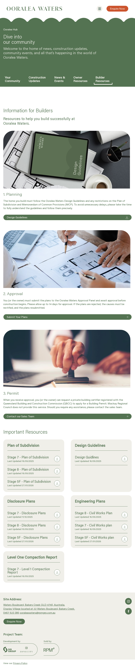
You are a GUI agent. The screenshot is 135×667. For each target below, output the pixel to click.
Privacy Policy (20, 663)
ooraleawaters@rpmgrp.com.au (37, 612)
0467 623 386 (11, 612)
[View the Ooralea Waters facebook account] (128, 611)
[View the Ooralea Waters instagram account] (128, 601)
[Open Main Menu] (99, 9)
